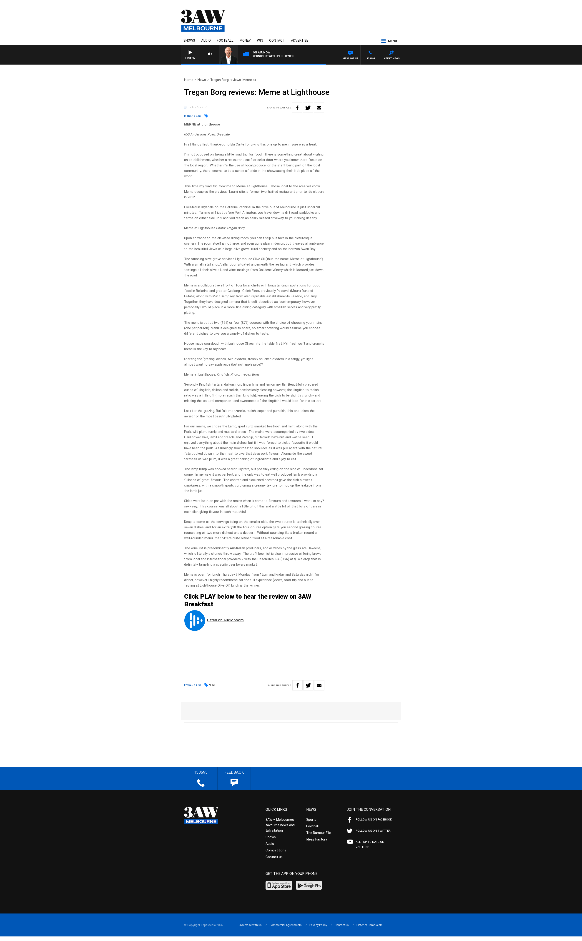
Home (188, 80)
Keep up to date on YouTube (370, 844)
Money (245, 40)
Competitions (276, 850)
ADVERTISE (299, 40)
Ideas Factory (316, 839)
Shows (189, 40)
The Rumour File (318, 833)
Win (260, 40)
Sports (311, 820)
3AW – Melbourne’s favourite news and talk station (280, 825)
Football (225, 40)
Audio (206, 40)
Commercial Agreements (285, 925)
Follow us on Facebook (374, 819)
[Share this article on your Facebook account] (297, 108)
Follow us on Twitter (373, 830)
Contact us (274, 857)
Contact (277, 40)
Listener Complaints (369, 925)
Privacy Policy (318, 925)
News (202, 80)
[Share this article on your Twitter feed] (308, 108)
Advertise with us (250, 925)
